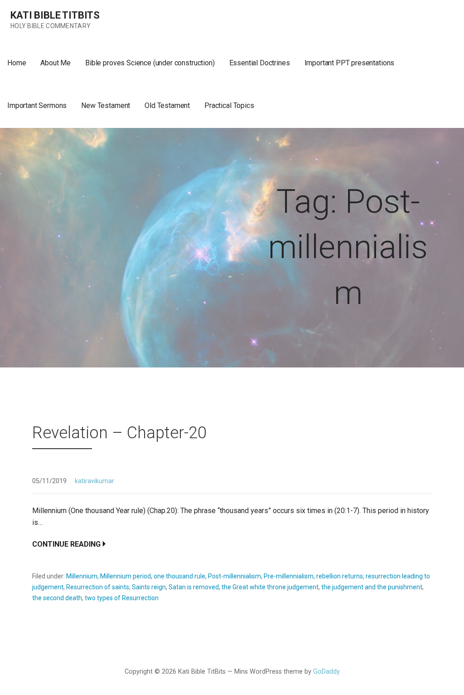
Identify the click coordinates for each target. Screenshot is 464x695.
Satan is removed (194, 587)
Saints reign (149, 587)
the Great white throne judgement (270, 587)
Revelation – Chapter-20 (119, 432)
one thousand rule (179, 576)
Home (16, 63)
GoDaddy (326, 671)
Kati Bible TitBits (55, 15)
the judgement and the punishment (371, 587)
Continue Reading (66, 544)
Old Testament (167, 105)
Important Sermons (37, 105)
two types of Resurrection (122, 598)
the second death (57, 598)
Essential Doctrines (259, 63)
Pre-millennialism (289, 576)
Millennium (81, 576)
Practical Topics (229, 105)
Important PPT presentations (349, 63)
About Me (55, 63)
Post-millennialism (234, 576)
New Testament (105, 105)
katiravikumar (94, 481)
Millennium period (125, 576)
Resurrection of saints (97, 587)
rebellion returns (339, 576)
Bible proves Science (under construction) (149, 63)
